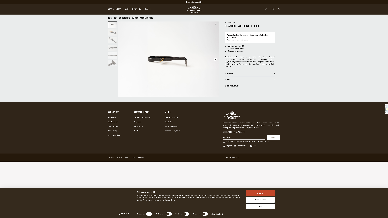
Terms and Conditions (142, 117)
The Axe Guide (136, 9)
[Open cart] (278, 9)
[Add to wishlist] (216, 24)
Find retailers (113, 122)
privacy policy (264, 142)
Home (110, 18)
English (229, 146)
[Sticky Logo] (386, 109)
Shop (110, 9)
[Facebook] (255, 146)
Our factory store (171, 117)
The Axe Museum (171, 126)
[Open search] (266, 9)
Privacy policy (139, 126)
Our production (114, 135)
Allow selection (260, 200)
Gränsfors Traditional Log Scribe (142, 18)
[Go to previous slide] (121, 59)
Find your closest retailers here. (238, 40)
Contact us (112, 117)
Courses (118, 9)
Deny (260, 206)
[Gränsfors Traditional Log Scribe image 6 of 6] (112, 63)
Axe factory (169, 122)
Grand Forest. (232, 38)
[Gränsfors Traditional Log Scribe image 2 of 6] (112, 32)
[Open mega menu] (113, 9)
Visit (127, 9)
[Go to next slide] (215, 59)
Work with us (113, 126)
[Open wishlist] (273, 9)
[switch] (169, 214)
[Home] (194, 9)
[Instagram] (251, 146)
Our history (112, 131)
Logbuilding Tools (124, 18)
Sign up (273, 137)
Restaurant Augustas (172, 131)
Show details (216, 214)
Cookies (137, 131)
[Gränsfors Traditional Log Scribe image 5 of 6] (112, 55)
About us (148, 9)
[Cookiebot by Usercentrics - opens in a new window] (124, 214)
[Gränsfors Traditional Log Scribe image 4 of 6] (112, 48)
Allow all (260, 193)
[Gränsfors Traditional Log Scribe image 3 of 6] (112, 40)
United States (241, 146)
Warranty (137, 122)
